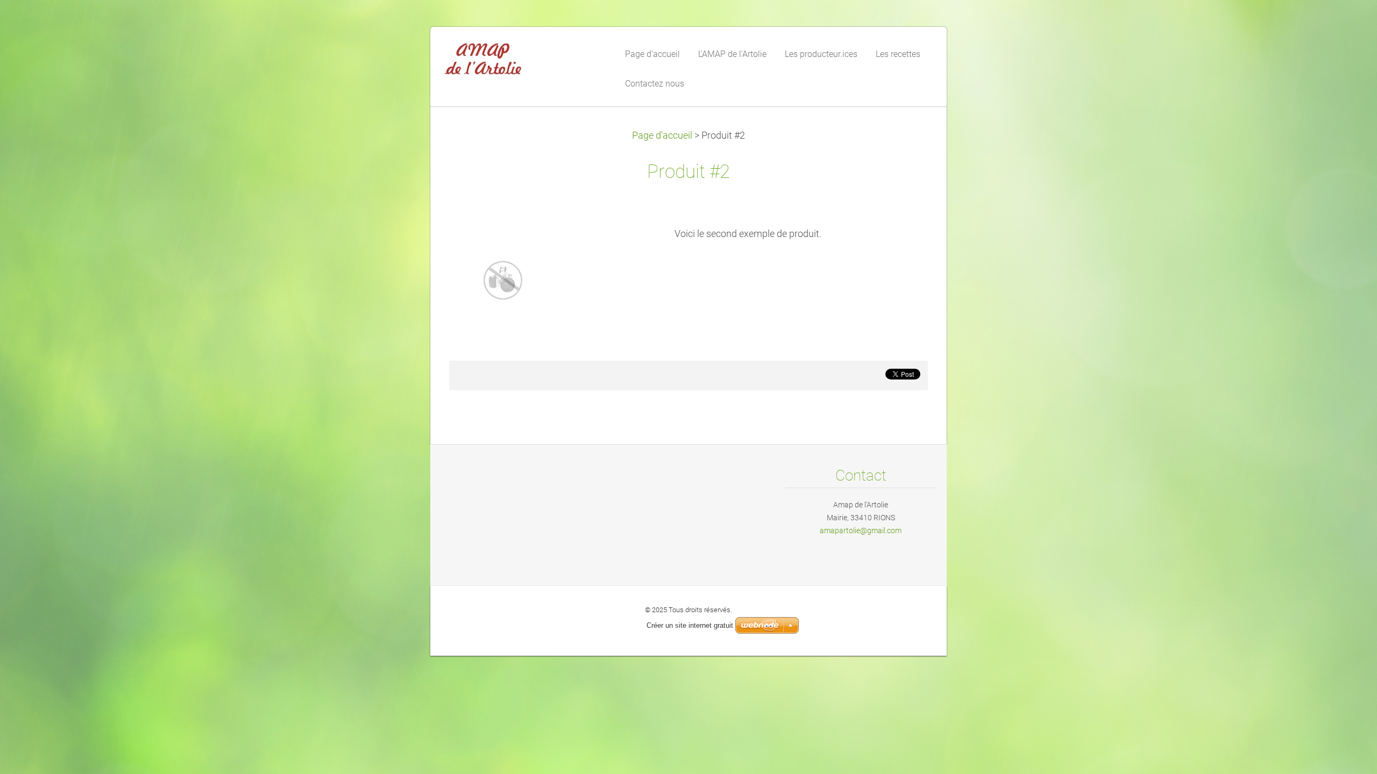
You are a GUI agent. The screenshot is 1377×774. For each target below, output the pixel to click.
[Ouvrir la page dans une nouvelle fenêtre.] (503, 279)
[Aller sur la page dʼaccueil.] (521, 61)
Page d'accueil (662, 135)
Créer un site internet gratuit (690, 625)
